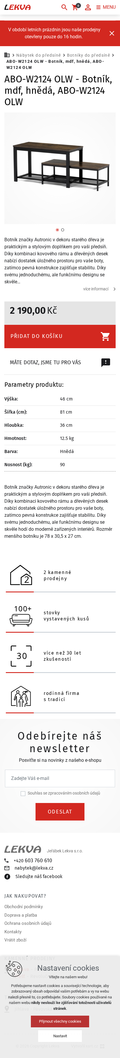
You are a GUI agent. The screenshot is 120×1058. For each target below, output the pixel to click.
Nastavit (60, 1036)
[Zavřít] (112, 33)
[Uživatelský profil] (88, 7)
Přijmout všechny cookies (60, 1021)
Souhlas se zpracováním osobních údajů (64, 793)
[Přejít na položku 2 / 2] (63, 230)
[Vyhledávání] (64, 7)
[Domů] (8, 54)
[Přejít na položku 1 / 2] (57, 230)
